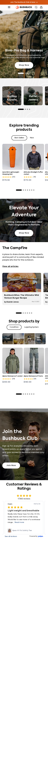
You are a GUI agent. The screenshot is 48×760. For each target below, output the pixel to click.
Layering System (31, 327)
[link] (24, 530)
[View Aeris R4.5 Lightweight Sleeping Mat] (12, 157)
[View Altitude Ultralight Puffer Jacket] (34, 157)
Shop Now (24, 65)
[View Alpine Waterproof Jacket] (12, 361)
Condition (14, 327)
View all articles (10, 266)
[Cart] (41, 7)
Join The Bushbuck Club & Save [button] (22, 2)
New (32, 138)
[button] (9, 7)
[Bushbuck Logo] (24, 7)
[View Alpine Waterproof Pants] (34, 361)
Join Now (11, 465)
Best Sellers (19, 138)
